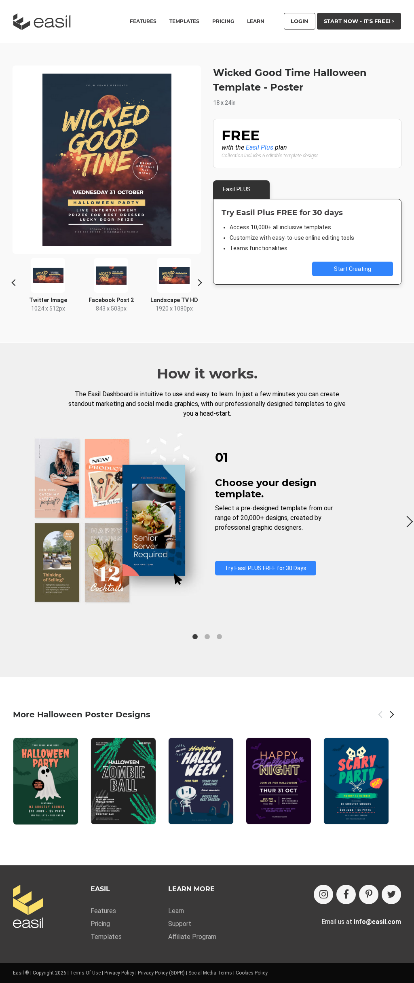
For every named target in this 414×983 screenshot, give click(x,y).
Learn (255, 21)
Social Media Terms (210, 973)
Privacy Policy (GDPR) (161, 973)
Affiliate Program (192, 937)
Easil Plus (259, 147)
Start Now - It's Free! (358, 21)
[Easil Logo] (44, 21)
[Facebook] (346, 894)
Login (299, 21)
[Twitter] (391, 894)
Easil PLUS (237, 189)
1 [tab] (195, 637)
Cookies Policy (252, 973)
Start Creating (352, 269)
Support (179, 924)
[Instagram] (323, 894)
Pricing (223, 21)
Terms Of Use (85, 973)
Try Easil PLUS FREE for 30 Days (265, 568)
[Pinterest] (368, 894)
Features (103, 911)
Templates (106, 937)
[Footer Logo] (28, 907)
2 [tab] (207, 637)
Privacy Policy (119, 973)
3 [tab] (219, 637)
